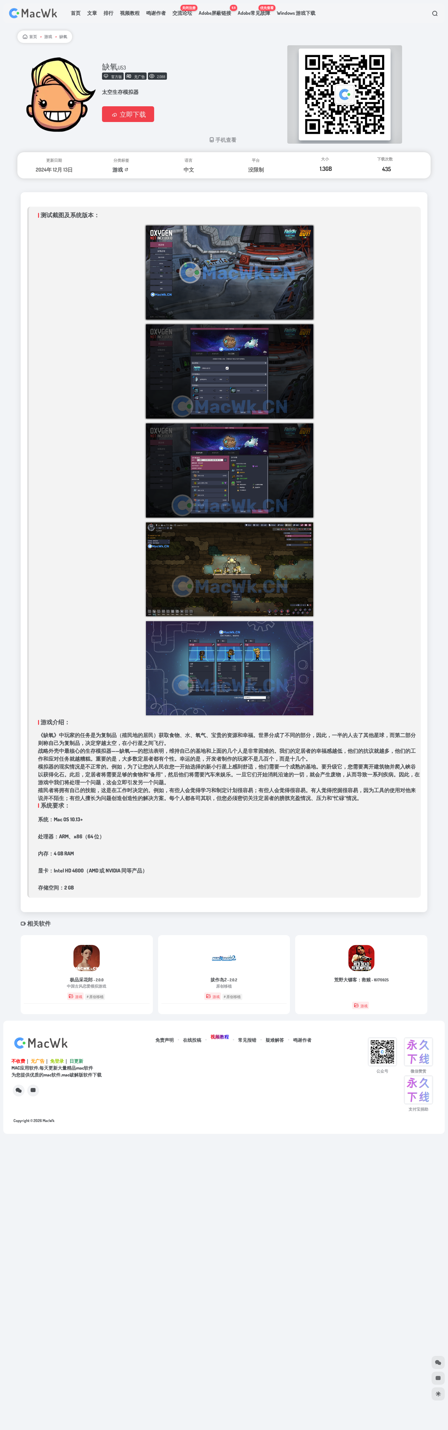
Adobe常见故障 (256, 11)
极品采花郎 (87, 979)
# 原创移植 (95, 996)
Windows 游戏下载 (296, 13)
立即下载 (133, 114)
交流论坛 (184, 11)
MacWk (48, 1120)
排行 (108, 13)
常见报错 (247, 1040)
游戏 (48, 36)
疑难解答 (275, 1040)
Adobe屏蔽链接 (216, 11)
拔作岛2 (224, 979)
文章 (92, 13)
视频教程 (130, 13)
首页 (76, 13)
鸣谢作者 (156, 13)
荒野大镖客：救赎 (361, 979)
